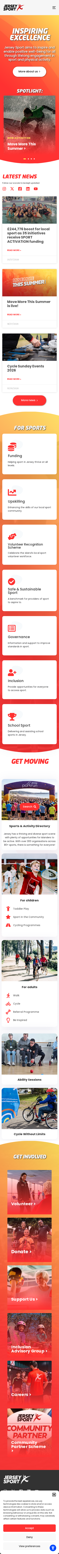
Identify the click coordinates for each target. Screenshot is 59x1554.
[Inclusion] (29, 678)
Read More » (14, 250)
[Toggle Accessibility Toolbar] (53, 1548)
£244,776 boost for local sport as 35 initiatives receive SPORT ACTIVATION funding (28, 235)
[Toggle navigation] (47, 7)
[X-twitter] (12, 189)
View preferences (29, 1546)
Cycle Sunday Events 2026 (25, 368)
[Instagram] (4, 189)
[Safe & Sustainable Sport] (29, 588)
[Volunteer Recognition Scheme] (29, 543)
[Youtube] (36, 189)
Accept (29, 1528)
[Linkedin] (28, 189)
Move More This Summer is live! (28, 303)
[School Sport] (29, 722)
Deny (29, 1537)
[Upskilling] (29, 498)
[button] (54, 1494)
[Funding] (29, 452)
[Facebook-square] (20, 189)
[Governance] (29, 634)
